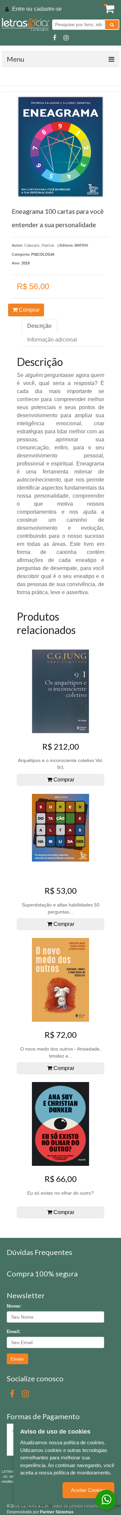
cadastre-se (48, 9)
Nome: (14, 1306)
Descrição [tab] (39, 326)
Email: (14, 1331)
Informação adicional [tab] (52, 339)
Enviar (17, 1359)
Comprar (28, 310)
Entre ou (22, 9)
